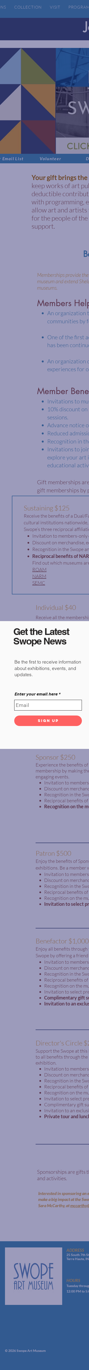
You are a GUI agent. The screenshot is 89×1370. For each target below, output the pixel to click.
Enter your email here (36, 694)
